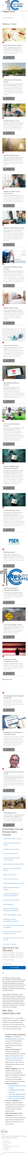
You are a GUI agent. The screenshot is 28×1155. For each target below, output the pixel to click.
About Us (19, 6)
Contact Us (8, 9)
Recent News (21, 4)
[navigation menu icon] (3, 5)
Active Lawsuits (10, 1)
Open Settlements (10, 4)
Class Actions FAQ (10, 6)
